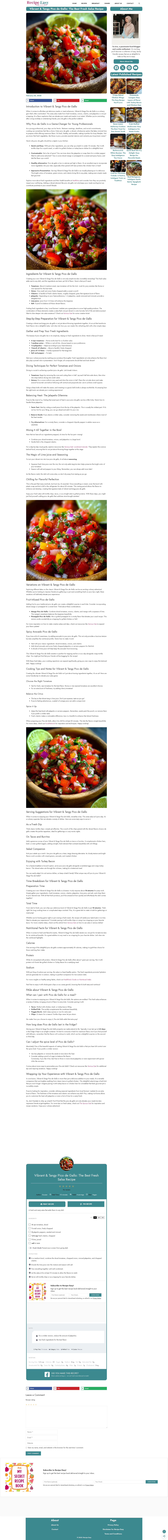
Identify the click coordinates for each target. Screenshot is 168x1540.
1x (95, 1217)
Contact (130, 3)
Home (74, 3)
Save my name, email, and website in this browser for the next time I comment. (56, 1447)
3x (103, 1217)
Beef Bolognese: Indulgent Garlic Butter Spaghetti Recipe (134, 180)
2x (99, 1217)
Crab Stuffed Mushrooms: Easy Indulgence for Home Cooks (134, 128)
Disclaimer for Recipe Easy (113, 1529)
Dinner (107, 3)
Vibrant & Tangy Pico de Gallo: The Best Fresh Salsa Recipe (66, 9)
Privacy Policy (113, 1525)
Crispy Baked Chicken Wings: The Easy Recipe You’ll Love (118, 99)
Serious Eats (68, 313)
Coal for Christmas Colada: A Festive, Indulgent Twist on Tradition (118, 177)
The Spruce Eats (85, 1103)
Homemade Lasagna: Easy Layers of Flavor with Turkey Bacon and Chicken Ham (134, 100)
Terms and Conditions (113, 1534)
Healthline (75, 180)
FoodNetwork (50, 723)
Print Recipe (48, 1204)
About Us (55, 1525)
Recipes (84, 3)
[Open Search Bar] (139, 3)
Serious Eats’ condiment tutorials (76, 447)
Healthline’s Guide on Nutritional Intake (77, 979)
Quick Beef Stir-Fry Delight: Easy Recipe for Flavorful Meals (134, 154)
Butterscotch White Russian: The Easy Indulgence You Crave (118, 154)
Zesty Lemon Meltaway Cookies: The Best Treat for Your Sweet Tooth (118, 128)
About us (118, 3)
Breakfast (96, 3)
